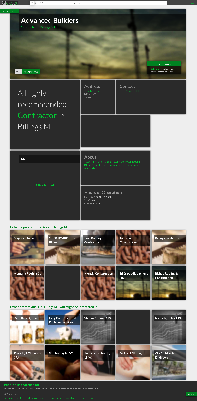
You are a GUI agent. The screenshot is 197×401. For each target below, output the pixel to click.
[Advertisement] (115, 131)
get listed (69, 397)
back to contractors (9, 11)
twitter (20, 397)
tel (129, 91)
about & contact (35, 397)
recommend (31, 71)
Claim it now (155, 69)
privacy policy (54, 397)
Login (193, 3)
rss (91, 397)
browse (82, 397)
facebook (8, 397)
